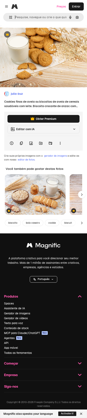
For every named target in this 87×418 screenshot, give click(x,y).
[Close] (81, 413)
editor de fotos (26, 159)
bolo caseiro (33, 222)
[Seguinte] (81, 194)
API (6, 343)
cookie (52, 222)
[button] (43, 279)
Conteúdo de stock (16, 328)
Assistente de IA (14, 308)
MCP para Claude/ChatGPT (25, 333)
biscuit (68, 222)
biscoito (12, 222)
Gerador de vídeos (16, 318)
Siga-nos (11, 386)
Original (26, 35)
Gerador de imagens (17, 313)
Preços (61, 6)
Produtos (11, 296)
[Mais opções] (60, 143)
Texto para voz (13, 323)
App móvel (11, 348)
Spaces (9, 303)
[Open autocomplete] (9, 17)
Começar (11, 363)
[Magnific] (43, 246)
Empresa (11, 375)
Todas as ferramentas (18, 353)
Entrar (76, 6)
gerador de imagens (55, 155)
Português (43, 279)
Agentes (12, 338)
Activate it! (67, 413)
